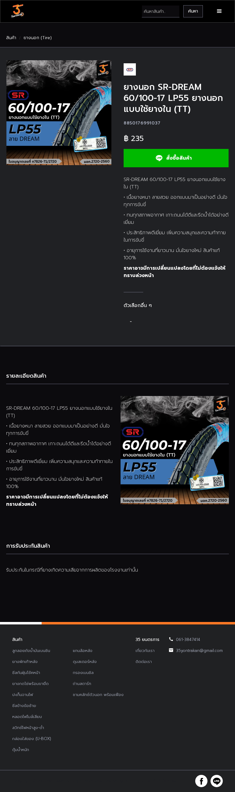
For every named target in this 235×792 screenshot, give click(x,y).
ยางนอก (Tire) (38, 38)
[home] (17, 11)
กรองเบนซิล (83, 672)
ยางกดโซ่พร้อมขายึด (30, 684)
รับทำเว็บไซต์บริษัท (163, 781)
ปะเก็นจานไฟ (22, 695)
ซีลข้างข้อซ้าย (24, 706)
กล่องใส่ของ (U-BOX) (31, 739)
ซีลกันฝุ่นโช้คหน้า (26, 672)
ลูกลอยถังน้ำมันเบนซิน (31, 650)
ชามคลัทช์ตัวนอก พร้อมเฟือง (98, 695)
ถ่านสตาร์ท (82, 684)
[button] (219, 11)
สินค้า (11, 38)
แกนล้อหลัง (82, 650)
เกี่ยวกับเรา (145, 650)
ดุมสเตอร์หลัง (85, 661)
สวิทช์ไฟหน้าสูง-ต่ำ (28, 728)
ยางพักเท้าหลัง (25, 661)
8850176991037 (142, 123)
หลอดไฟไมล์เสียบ (27, 717)
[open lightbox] (58, 112)
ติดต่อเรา (144, 661)
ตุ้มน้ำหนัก (20, 750)
